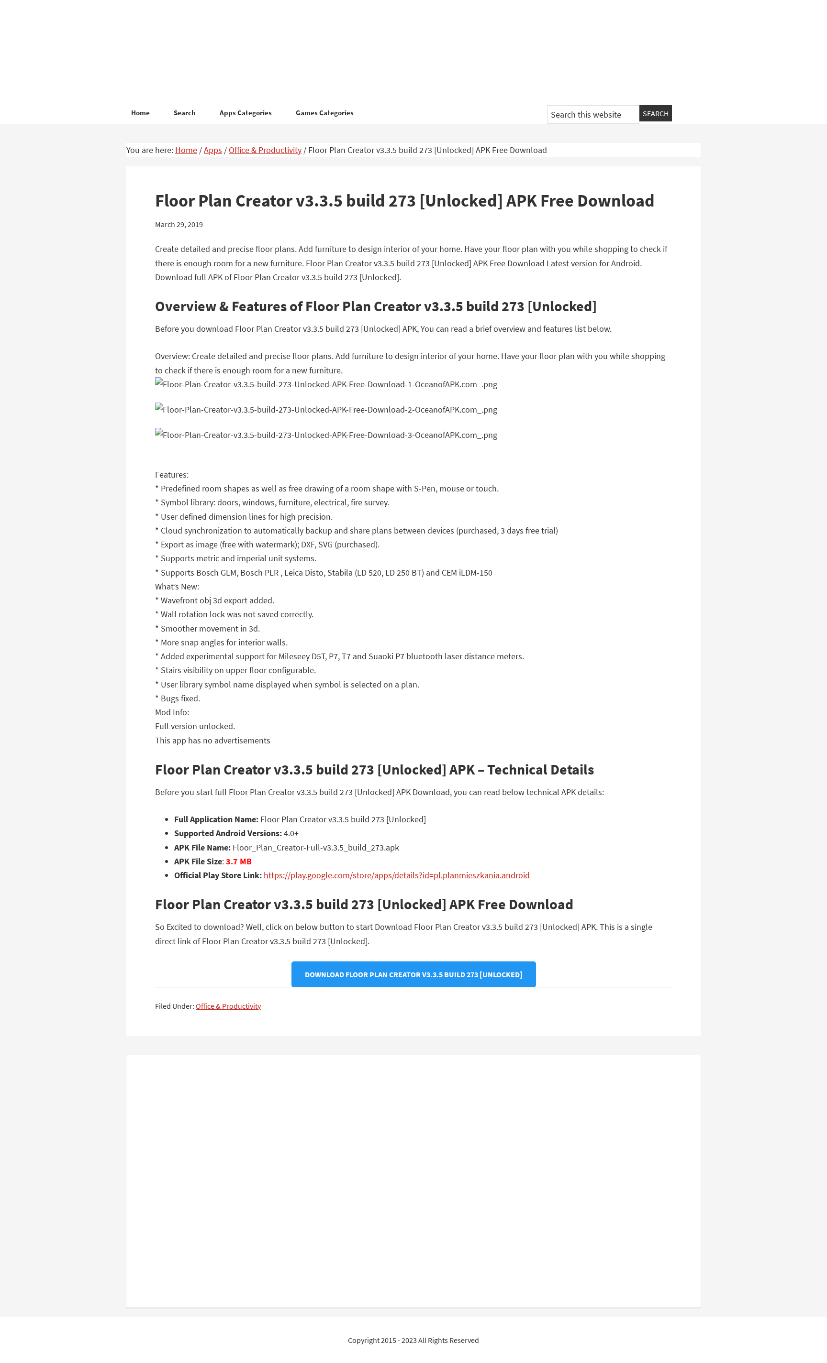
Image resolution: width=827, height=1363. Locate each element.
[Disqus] (413, 1179)
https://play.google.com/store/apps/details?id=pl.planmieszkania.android (397, 875)
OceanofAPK (399, 52)
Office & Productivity (228, 1006)
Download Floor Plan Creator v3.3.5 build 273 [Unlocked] (414, 974)
